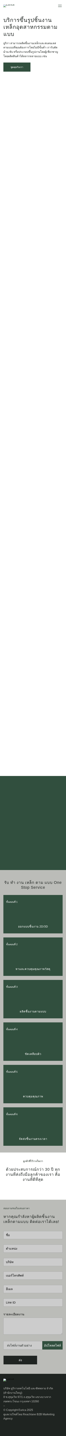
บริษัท (10, 1262)
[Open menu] (60, 6)
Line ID (11, 1302)
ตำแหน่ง (11, 1248)
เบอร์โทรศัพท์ (15, 1275)
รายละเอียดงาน (13, 1314)
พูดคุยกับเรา (17, 67)
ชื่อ (8, 1235)
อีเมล (9, 1289)
